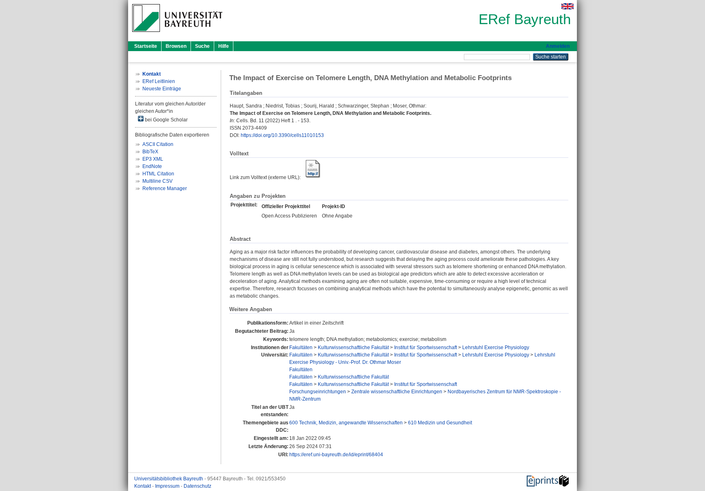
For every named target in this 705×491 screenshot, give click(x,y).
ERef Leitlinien (158, 81)
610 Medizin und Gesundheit (440, 423)
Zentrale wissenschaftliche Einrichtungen (396, 392)
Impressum (168, 486)
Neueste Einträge (161, 89)
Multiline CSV (157, 181)
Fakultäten (301, 347)
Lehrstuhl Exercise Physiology (495, 347)
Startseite (145, 46)
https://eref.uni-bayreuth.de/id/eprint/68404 (336, 454)
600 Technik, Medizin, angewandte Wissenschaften (346, 423)
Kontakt (143, 486)
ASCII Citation (157, 144)
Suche (202, 46)
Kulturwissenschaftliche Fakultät (353, 347)
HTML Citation (158, 174)
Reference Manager (164, 188)
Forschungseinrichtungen (317, 392)
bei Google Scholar (166, 120)
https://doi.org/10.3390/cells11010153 (282, 135)
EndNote (152, 166)
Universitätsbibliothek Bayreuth (169, 479)
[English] (567, 6)
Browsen (176, 46)
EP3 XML (152, 159)
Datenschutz (197, 486)
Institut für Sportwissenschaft (425, 347)
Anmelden (558, 46)
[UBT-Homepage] (177, 34)
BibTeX (150, 152)
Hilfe (223, 46)
